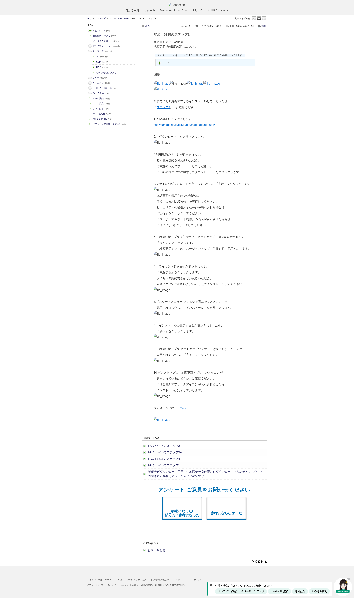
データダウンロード (106, 41)
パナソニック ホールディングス (189, 579)
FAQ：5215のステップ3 (164, 445)
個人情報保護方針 (160, 579)
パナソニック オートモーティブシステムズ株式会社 (112, 584)
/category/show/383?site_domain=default (90, 77)
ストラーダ (100, 18)
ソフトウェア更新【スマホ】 (109, 124)
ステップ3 (163, 107)
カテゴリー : (170, 63)
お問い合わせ (156, 550)
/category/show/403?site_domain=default (90, 93)
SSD (102, 62)
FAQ (89, 18)
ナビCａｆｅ (102, 30)
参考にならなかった (226, 513)
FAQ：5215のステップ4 (164, 458)
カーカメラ (101, 83)
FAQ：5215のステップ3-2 (165, 452)
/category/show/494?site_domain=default (90, 83)
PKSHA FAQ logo (259, 562)
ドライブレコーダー (106, 46)
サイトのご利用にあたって (100, 579)
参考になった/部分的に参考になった (182, 513)
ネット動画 (101, 108)
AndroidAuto (102, 114)
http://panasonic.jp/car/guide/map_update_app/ (184, 124)
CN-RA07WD (122, 18)
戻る (147, 26)
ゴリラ (100, 77)
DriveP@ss (101, 93)
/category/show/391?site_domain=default (90, 51)
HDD (102, 67)
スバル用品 (101, 98)
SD (110, 18)
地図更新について (104, 35)
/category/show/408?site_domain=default (90, 30)
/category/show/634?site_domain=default (90, 46)
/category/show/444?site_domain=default (90, 88)
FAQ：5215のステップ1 (164, 465)
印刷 (263, 26)
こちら (181, 407)
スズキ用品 (101, 103)
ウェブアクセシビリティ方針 (132, 579)
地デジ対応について (106, 72)
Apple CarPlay (103, 119)
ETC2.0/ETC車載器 (106, 88)
